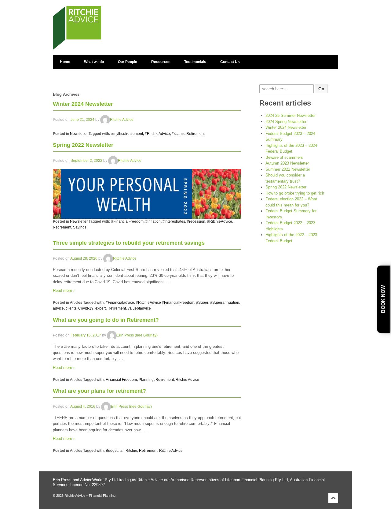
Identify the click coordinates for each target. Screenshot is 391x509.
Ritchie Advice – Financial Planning (89, 495)
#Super (202, 302)
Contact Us (230, 62)
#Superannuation (224, 302)
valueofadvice (139, 308)
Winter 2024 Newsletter (83, 104)
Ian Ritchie (128, 450)
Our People (127, 62)
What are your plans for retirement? (99, 391)
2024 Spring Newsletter (285, 121)
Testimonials (195, 62)
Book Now (383, 299)
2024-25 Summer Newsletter (290, 115)
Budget (112, 450)
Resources (160, 62)
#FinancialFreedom (127, 221)
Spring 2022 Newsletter (83, 145)
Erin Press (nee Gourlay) (137, 335)
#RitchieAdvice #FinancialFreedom (165, 302)
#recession (196, 221)
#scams (178, 134)
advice (58, 308)
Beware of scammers (284, 157)
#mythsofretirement (127, 134)
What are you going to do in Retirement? (106, 320)
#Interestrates (174, 221)
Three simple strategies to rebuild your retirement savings (129, 243)
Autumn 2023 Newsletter (287, 163)
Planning (146, 379)
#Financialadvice (120, 302)
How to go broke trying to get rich (294, 193)
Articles (76, 302)
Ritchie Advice (121, 119)
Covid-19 (85, 308)
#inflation (153, 221)
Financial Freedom (121, 379)
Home (65, 62)
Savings (79, 227)
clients (71, 308)
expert (100, 308)
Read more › (64, 290)
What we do (94, 62)
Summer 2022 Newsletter (287, 169)
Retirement (195, 134)
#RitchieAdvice (157, 134)
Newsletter (79, 134)
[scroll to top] (333, 498)
